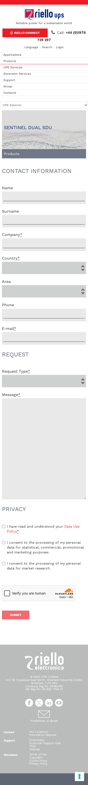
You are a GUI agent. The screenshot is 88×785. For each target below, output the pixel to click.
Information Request (42, 735)
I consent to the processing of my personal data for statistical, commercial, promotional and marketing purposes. (45, 547)
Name (7, 188)
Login (60, 47)
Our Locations (38, 731)
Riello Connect (26, 33)
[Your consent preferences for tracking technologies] (79, 776)
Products (9, 61)
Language (31, 47)
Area (6, 281)
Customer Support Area (45, 743)
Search (47, 47)
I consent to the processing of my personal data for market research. (44, 565)
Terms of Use (38, 754)
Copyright (35, 757)
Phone (8, 305)
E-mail (9, 328)
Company (12, 234)
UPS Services (12, 67)
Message (11, 394)
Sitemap (34, 749)
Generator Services (17, 73)
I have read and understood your (43, 528)
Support (9, 80)
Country (11, 258)
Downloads (36, 740)
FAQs (32, 746)
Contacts (9, 92)
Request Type (16, 371)
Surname (10, 211)
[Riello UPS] (44, 15)
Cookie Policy (38, 760)
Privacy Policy (38, 763)
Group (7, 86)
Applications (12, 54)
